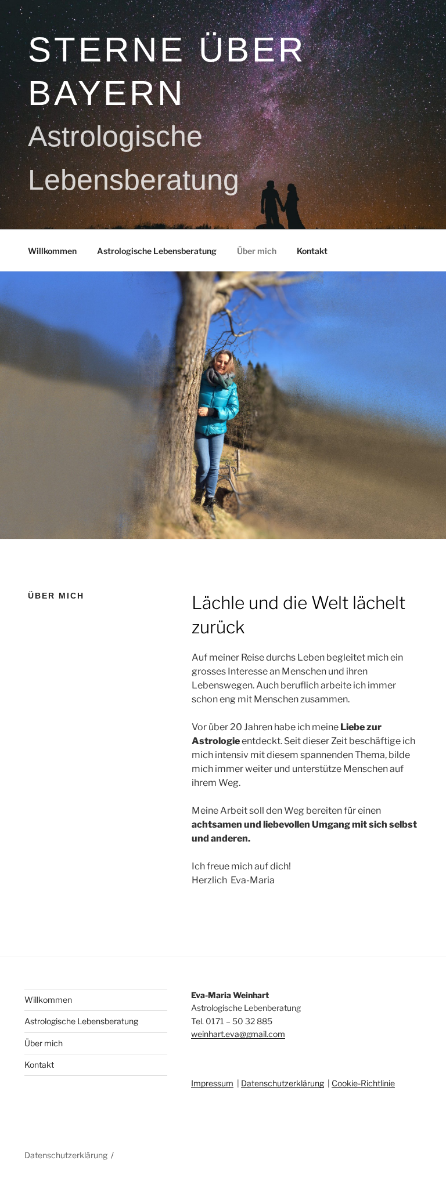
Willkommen (52, 251)
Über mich (256, 251)
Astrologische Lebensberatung (157, 251)
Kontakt (312, 251)
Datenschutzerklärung (282, 1083)
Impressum (212, 1083)
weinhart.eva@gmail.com (238, 1034)
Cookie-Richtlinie (363, 1083)
